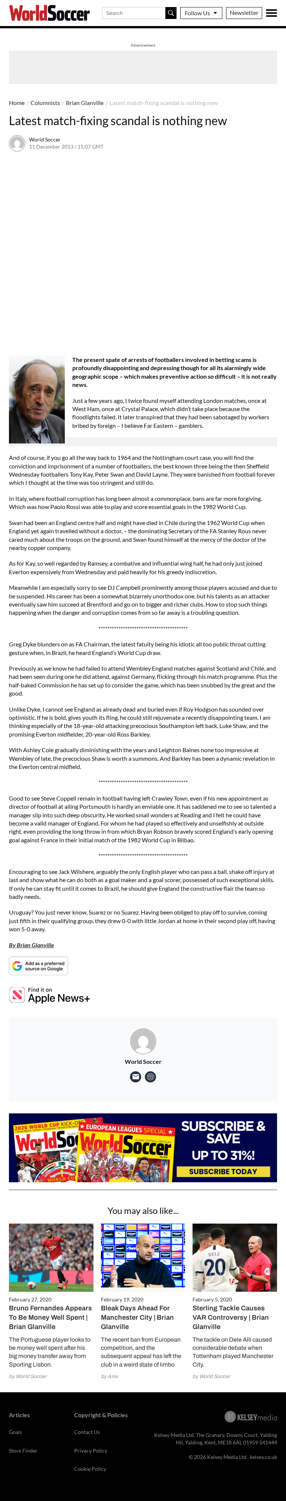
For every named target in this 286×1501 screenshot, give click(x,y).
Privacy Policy (90, 1450)
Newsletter (244, 12)
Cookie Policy (90, 1469)
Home (17, 102)
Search (171, 13)
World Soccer (45, 139)
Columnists (45, 102)
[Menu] (271, 13)
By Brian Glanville (31, 944)
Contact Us (87, 1432)
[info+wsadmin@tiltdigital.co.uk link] (135, 1076)
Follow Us (197, 12)
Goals (15, 1432)
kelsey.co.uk (263, 1457)
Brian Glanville (85, 102)
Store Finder (23, 1450)
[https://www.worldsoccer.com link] (150, 1076)
